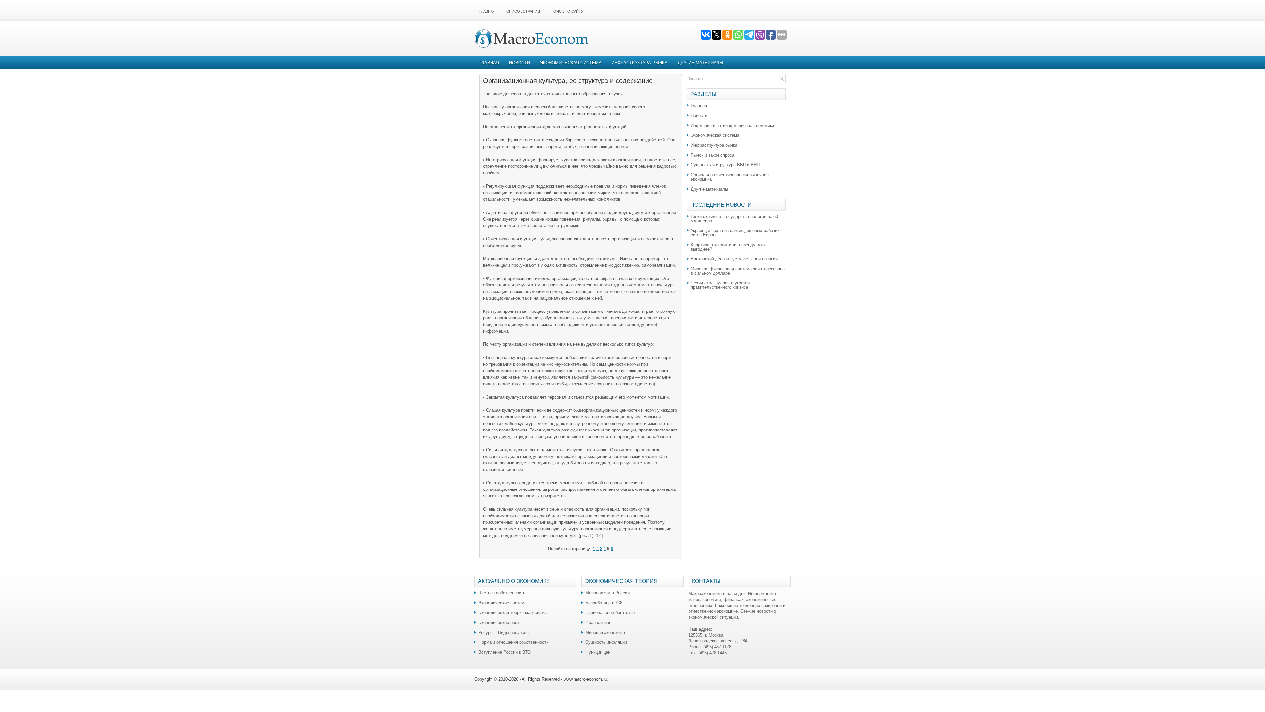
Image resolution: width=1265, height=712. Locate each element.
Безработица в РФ (603, 602)
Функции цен (597, 652)
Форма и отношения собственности (513, 642)
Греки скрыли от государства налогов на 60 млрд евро (734, 218)
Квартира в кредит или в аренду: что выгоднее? (728, 247)
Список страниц (523, 11)
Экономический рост (498, 622)
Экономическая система (571, 62)
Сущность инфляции (606, 642)
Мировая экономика (605, 632)
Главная (487, 11)
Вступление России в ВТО (504, 652)
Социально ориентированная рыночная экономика (730, 177)
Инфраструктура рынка (639, 62)
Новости (519, 62)
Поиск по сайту (567, 11)
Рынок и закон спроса (712, 155)
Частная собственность (501, 592)
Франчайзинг (598, 622)
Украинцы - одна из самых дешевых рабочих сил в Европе (735, 232)
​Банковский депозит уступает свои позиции (734, 258)
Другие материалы (700, 62)
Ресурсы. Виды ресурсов (503, 632)
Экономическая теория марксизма (512, 612)
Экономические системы (502, 602)
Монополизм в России (607, 592)
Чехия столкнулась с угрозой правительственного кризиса (720, 285)
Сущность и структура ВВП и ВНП (725, 165)
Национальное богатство (610, 612)
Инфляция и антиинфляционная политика (732, 125)
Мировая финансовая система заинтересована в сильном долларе (738, 271)
